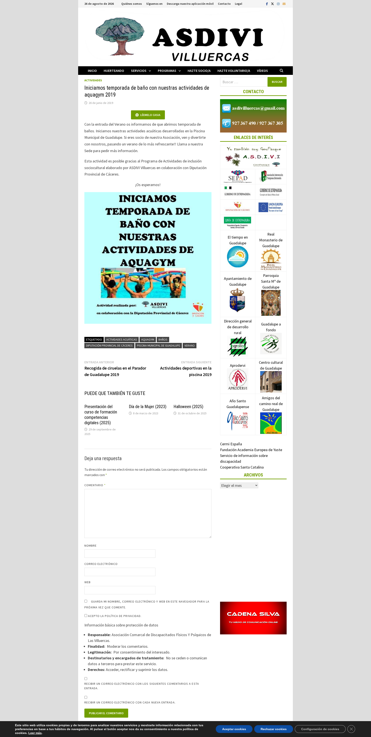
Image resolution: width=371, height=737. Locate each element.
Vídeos (262, 70)
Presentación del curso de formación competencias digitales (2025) (100, 414)
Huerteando (114, 70)
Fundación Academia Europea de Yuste (251, 449)
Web (87, 582)
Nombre (90, 545)
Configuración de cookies (320, 729)
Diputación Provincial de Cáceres (109, 345)
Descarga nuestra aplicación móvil (190, 4)
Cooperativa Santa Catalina (242, 467)
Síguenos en (154, 4)
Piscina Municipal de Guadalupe (158, 345)
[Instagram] (278, 3)
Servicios (138, 70)
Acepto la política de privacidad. (114, 616)
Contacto (224, 4)
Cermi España (231, 443)
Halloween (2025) (188, 406)
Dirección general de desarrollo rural (238, 327)
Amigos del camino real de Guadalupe (271, 403)
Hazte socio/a (199, 70)
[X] (273, 3)
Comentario (95, 485)
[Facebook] (267, 3)
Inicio (92, 70)
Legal (238, 4)
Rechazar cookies (274, 729)
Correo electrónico (101, 564)
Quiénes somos (131, 4)
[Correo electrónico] (284, 3)
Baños (162, 339)
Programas (167, 70)
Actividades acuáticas (121, 339)
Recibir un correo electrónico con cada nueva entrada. (130, 702)
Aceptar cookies (234, 729)
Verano (189, 345)
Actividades (93, 80)
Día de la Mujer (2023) (147, 406)
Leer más (35, 733)
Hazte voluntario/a (233, 70)
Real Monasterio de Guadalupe (271, 240)
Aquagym (147, 339)
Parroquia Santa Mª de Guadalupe (271, 281)
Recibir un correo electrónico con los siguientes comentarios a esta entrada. (141, 686)
